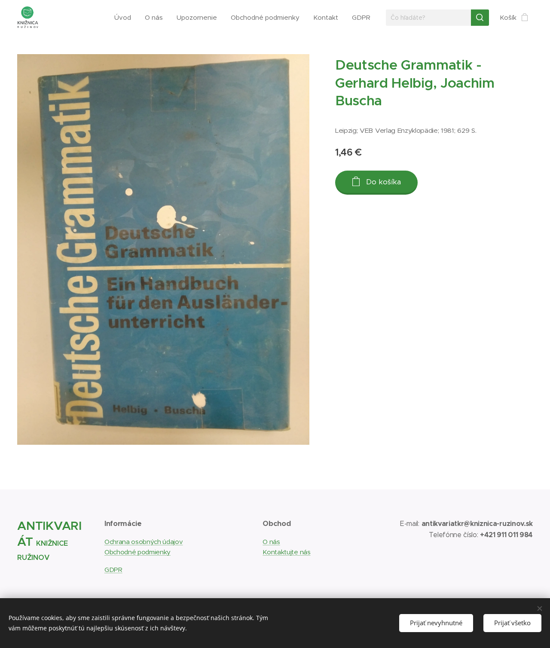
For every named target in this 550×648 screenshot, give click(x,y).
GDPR (113, 569)
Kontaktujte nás (286, 552)
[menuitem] (125, 17)
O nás (271, 542)
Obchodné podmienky (137, 552)
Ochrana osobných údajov (143, 542)
